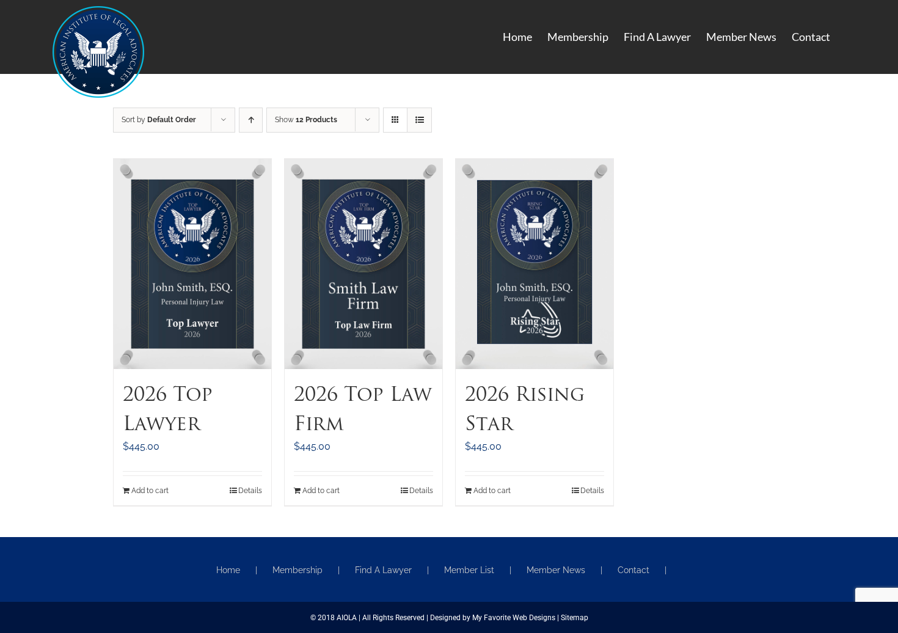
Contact (633, 570)
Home (228, 570)
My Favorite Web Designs (513, 617)
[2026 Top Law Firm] (363, 264)
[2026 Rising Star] (534, 264)
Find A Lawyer (383, 570)
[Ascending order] (251, 120)
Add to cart (150, 490)
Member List (469, 570)
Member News (556, 570)
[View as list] (419, 120)
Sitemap (574, 617)
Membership (297, 570)
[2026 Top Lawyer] (192, 264)
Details (250, 490)
